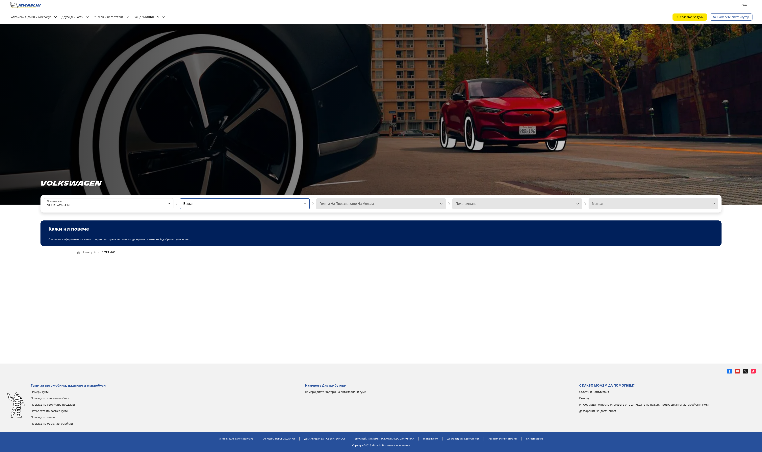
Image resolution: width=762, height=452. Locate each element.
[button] (168, 204)
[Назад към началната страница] (25, 5)
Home (85, 252)
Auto (97, 252)
